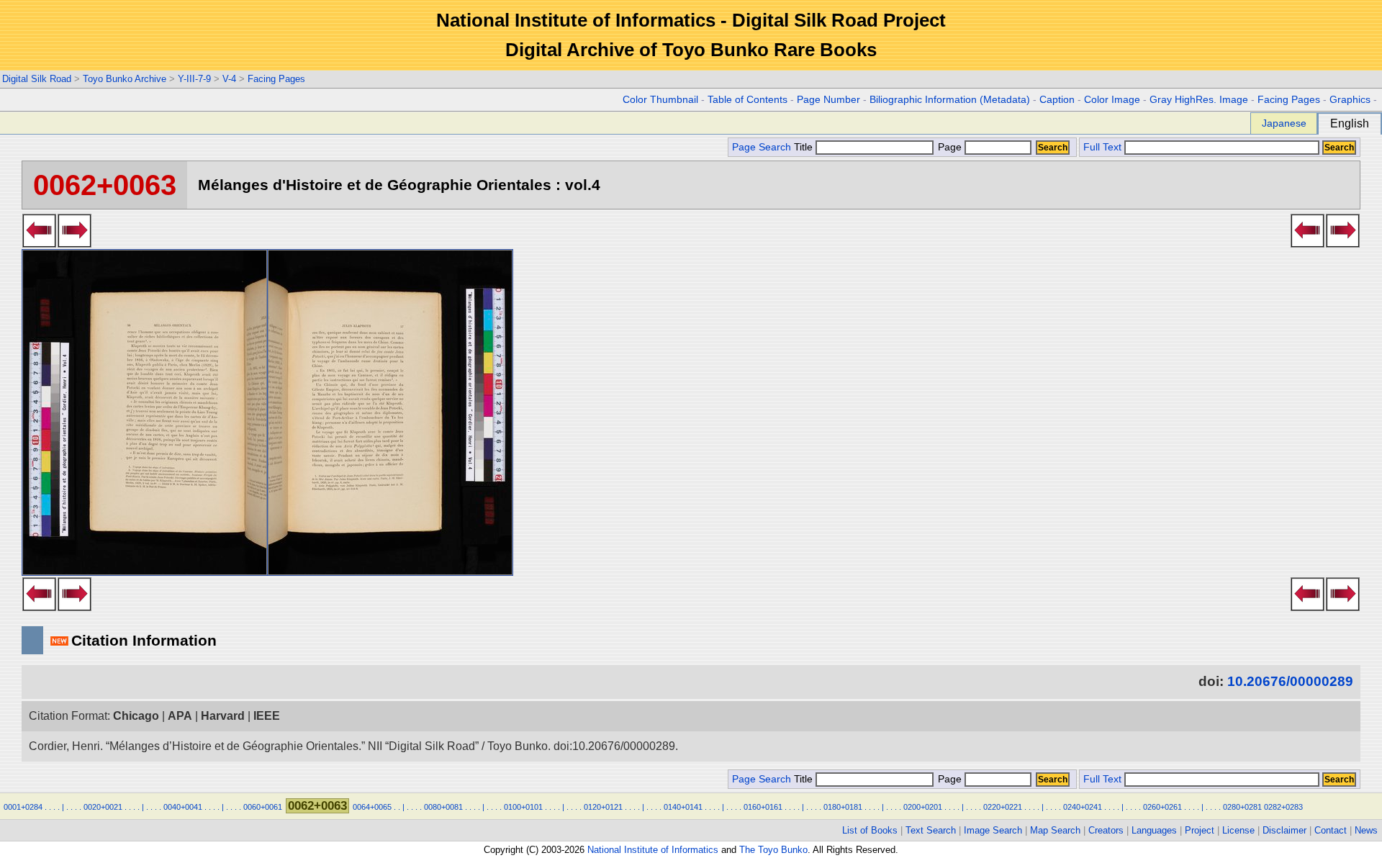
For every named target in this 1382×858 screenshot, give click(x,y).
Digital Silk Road (36, 78)
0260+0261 (1162, 807)
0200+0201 (922, 807)
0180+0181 (842, 807)
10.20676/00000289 (1290, 681)
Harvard (223, 716)
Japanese (1284, 123)
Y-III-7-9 (194, 78)
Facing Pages (276, 78)
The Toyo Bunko (773, 849)
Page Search (761, 147)
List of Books (870, 830)
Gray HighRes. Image (1199, 99)
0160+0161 (763, 807)
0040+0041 (182, 807)
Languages (1154, 830)
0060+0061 (262, 807)
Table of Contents (747, 99)
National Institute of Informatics (652, 849)
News (1366, 830)
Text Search (930, 830)
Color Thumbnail (660, 99)
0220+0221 (1002, 807)
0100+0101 (523, 807)
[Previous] (39, 243)
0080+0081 (443, 807)
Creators (1106, 830)
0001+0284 (23, 807)
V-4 (229, 78)
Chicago (136, 716)
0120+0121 (603, 807)
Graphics (1349, 99)
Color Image (1112, 99)
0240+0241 (1082, 807)
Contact (1330, 830)
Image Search (993, 830)
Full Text (1102, 147)
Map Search (1055, 830)
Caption (1057, 99)
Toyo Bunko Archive (124, 78)
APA (180, 716)
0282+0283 (1283, 807)
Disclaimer (1284, 830)
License (1238, 830)
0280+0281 (1242, 807)
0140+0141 (683, 807)
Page (950, 147)
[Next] (74, 243)
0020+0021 (102, 807)
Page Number (828, 99)
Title (805, 147)
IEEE (266, 716)
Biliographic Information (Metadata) (950, 99)
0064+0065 (372, 807)
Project (1199, 830)
